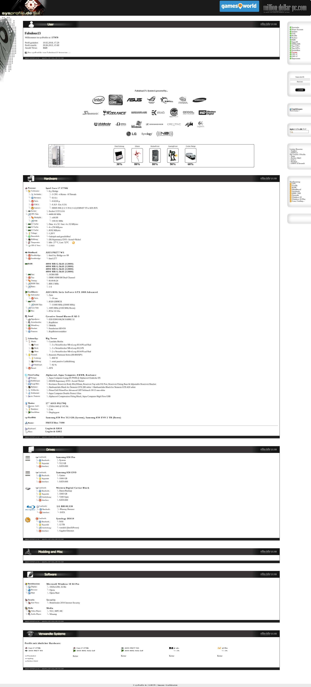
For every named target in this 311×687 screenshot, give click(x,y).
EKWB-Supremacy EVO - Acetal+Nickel (66, 381)
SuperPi (295, 42)
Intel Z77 (53, 258)
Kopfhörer (53, 322)
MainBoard (296, 189)
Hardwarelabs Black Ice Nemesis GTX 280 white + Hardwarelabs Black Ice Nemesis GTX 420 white (92, 387)
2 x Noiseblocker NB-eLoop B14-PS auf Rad (71, 351)
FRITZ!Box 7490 (55, 423)
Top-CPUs (296, 46)
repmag (30, 658)
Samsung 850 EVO (66, 472)
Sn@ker (294, 151)
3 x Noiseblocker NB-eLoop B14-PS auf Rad (71, 345)
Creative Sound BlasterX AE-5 (63, 316)
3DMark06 (296, 44)
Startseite (295, 27)
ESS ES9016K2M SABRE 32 (62, 319)
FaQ (293, 33)
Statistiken (296, 50)
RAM (294, 187)
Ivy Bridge (53, 191)
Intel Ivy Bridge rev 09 (59, 255)
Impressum (296, 58)
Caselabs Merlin (56, 341)
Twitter (294, 38)
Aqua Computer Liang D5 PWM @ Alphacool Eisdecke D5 (74, 378)
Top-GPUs (296, 48)
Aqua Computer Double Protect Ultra (65, 393)
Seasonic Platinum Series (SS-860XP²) (65, 355)
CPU (294, 184)
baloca (293, 160)
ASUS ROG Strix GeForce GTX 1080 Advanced (72, 292)
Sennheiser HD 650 (57, 328)
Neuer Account (297, 29)
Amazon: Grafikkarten (167, 685)
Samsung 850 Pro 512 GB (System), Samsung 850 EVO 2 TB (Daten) (83, 417)
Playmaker (31, 656)
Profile (294, 36)
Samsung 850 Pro (65, 457)
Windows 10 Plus (298, 199)
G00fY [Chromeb (298, 163)
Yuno (293, 156)
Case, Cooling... (298, 201)
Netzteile (295, 195)
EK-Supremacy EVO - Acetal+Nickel (65, 239)
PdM (293, 40)
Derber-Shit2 (32, 661)
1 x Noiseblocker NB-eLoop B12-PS (68, 348)
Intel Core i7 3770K (57, 188)
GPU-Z (294, 56)
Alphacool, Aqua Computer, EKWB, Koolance (71, 375)
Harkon (294, 162)
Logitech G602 (54, 431)
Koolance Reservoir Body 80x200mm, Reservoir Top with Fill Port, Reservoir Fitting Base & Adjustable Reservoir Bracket (102, 384)
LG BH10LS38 (65, 506)
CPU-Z (294, 54)
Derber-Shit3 (296, 158)
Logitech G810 (54, 428)
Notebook (296, 191)
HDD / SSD (296, 193)
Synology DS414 (65, 518)
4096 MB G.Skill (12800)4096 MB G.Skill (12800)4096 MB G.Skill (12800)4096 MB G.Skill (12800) (60, 268)
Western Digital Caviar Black (72, 488)
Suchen (294, 32)
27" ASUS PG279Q (56, 403)
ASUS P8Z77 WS (55, 252)
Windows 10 (297, 197)
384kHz (52, 325)
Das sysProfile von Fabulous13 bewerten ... (49, 52)
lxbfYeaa (294, 153)
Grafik (294, 185)
